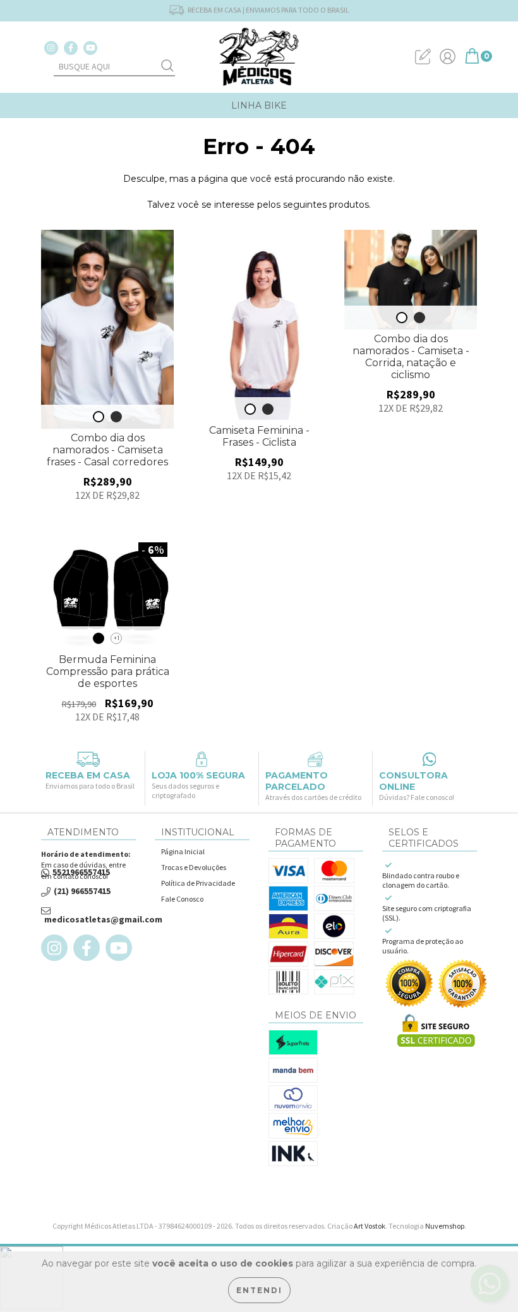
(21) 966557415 (82, 891)
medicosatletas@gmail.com (103, 919)
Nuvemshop (444, 1226)
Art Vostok (369, 1226)
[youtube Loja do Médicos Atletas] (90, 48)
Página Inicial (183, 851)
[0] (472, 61)
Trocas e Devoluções (193, 867)
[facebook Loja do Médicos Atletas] (71, 48)
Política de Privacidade (198, 883)
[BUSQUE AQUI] (167, 66)
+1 (116, 638)
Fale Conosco (182, 898)
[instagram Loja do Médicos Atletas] (51, 48)
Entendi (259, 1290)
